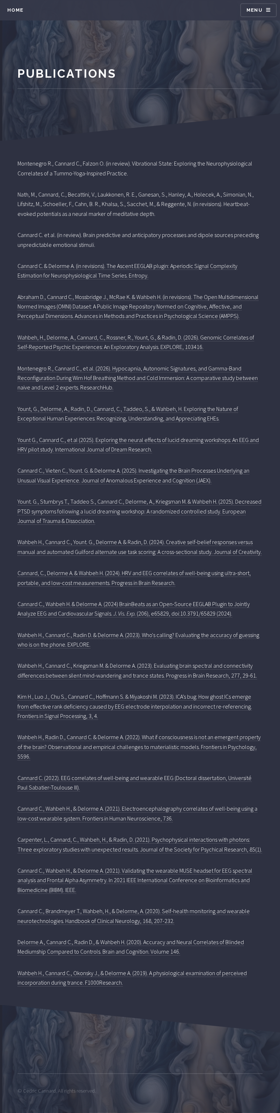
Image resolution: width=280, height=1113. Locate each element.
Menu (254, 10)
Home (15, 10)
